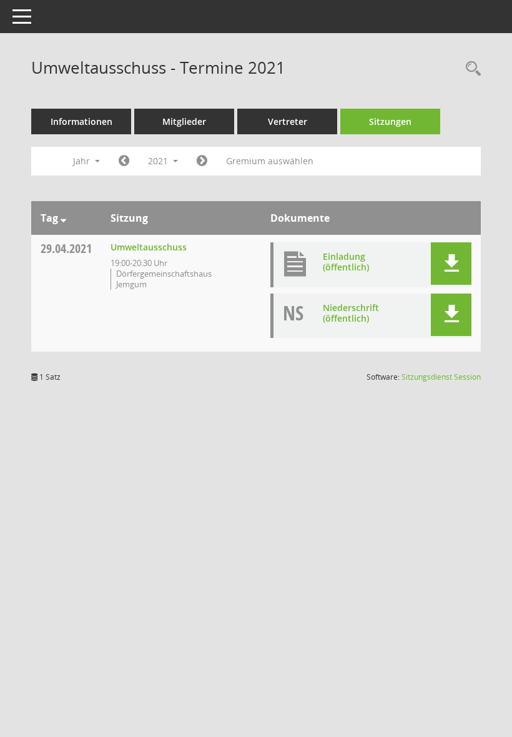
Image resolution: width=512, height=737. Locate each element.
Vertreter (287, 121)
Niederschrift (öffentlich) (351, 313)
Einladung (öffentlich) (346, 261)
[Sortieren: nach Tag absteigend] (63, 218)
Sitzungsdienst (441, 377)
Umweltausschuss (149, 247)
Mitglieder (184, 121)
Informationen (81, 121)
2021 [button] (159, 161)
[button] (451, 263)
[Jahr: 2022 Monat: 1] (202, 161)
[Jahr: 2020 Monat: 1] (124, 161)
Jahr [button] (82, 161)
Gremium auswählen (269, 161)
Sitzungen (390, 121)
